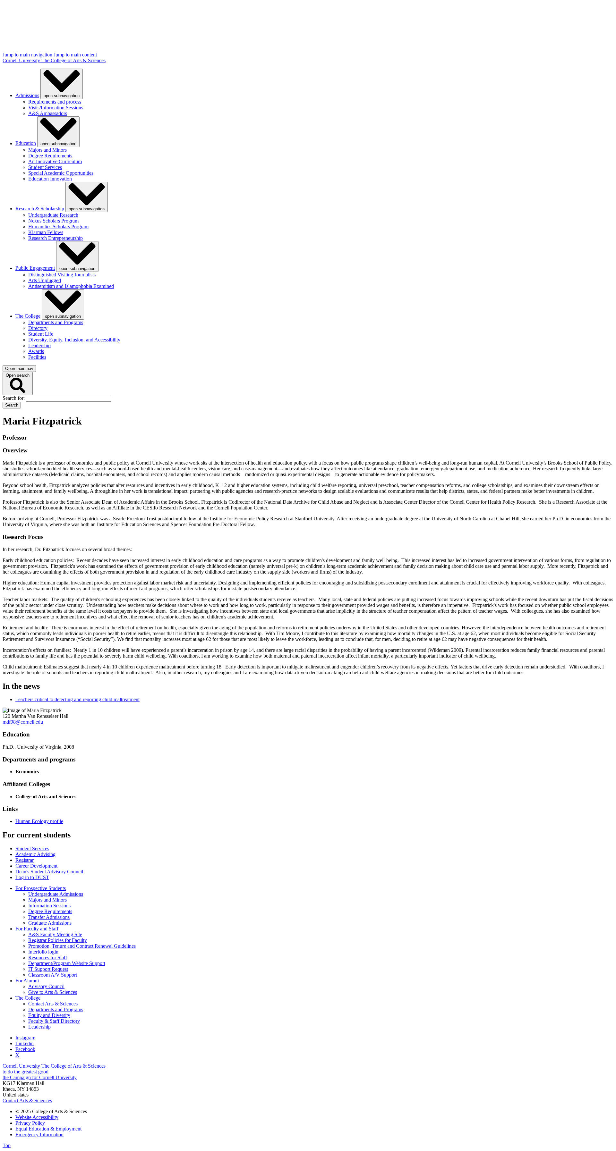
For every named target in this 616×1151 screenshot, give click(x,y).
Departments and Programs (55, 322)
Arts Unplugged (44, 280)
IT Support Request (48, 969)
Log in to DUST (32, 877)
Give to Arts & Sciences (52, 992)
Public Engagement (35, 268)
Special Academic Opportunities (60, 173)
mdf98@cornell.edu (23, 722)
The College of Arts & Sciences (73, 60)
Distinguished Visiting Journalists (62, 274)
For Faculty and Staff (36, 928)
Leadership (39, 345)
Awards (36, 351)
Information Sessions (49, 905)
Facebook (25, 1049)
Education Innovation (50, 178)
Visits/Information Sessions (55, 107)
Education (25, 143)
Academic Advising (35, 854)
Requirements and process (54, 102)
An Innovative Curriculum (55, 161)
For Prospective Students (40, 888)
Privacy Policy (30, 1123)
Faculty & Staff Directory (54, 1021)
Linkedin (24, 1043)
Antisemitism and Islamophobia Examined (71, 286)
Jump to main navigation (28, 54)
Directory (37, 328)
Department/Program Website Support (66, 963)
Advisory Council (46, 986)
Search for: (14, 398)
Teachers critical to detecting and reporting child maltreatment (77, 699)
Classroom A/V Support (52, 975)
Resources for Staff (47, 957)
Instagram (25, 1037)
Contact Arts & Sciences (53, 1003)
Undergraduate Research (53, 215)
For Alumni (27, 980)
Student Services (45, 167)
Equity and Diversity (49, 1015)
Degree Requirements (50, 155)
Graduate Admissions (50, 923)
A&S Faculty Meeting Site (55, 934)
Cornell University (22, 60)
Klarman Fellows (45, 232)
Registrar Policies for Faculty (57, 940)
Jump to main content (75, 54)
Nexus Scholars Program (53, 220)
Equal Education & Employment (48, 1128)
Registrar (24, 860)
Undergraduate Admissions (55, 894)
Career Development (36, 866)
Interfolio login (43, 951)
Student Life (40, 334)
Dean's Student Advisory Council (49, 871)
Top (7, 1145)
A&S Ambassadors (47, 113)
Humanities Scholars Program (58, 226)
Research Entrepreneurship (55, 238)
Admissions (27, 95)
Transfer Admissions (49, 917)
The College (27, 316)
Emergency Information (39, 1134)
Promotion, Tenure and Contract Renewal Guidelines (82, 946)
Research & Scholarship (39, 208)
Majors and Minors (47, 150)
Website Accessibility (36, 1117)
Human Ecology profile (39, 821)
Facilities (37, 357)
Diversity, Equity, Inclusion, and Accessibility (74, 339)
